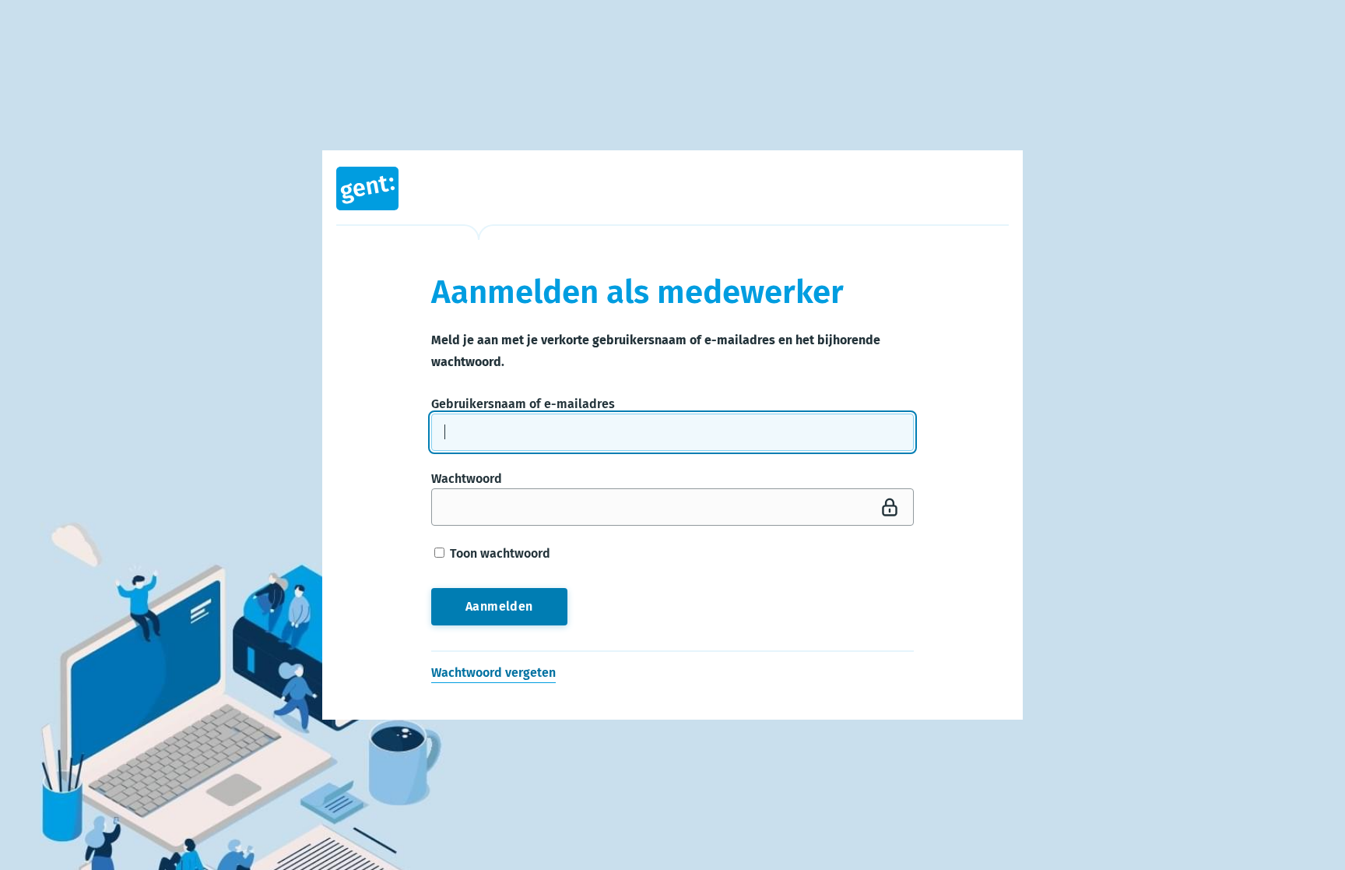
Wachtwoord (466, 478)
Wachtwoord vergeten (493, 672)
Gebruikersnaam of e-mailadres (523, 403)
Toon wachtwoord (498, 553)
